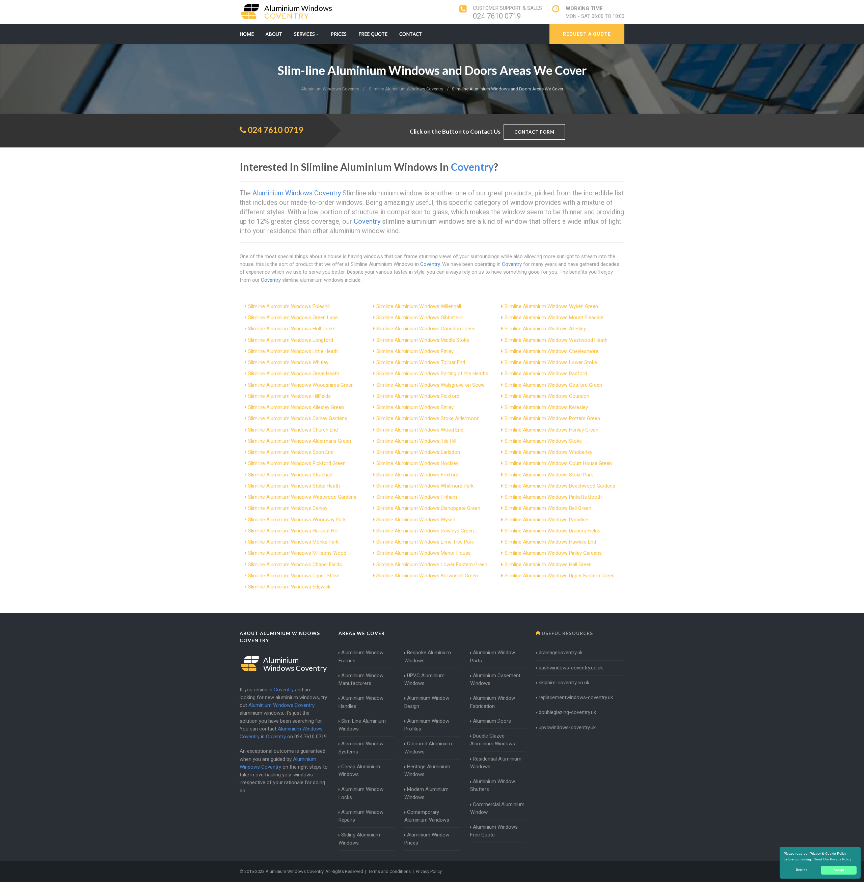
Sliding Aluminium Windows (359, 839)
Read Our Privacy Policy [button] (832, 859)
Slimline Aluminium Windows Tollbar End (420, 362)
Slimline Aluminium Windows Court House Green (558, 463)
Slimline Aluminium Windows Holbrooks (291, 329)
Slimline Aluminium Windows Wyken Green (551, 306)
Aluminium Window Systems (361, 747)
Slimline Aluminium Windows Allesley (545, 329)
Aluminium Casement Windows (495, 679)
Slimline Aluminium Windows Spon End (290, 452)
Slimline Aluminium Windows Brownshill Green (427, 576)
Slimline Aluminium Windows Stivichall (290, 475)
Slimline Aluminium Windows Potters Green (552, 418)
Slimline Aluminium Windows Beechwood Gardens (560, 486)
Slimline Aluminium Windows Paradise (546, 520)
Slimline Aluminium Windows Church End (293, 430)
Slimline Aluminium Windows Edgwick (289, 587)
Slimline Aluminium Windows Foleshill (289, 306)
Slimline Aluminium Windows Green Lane (293, 317)
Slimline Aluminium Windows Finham (416, 497)
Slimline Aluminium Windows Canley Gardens (297, 418)
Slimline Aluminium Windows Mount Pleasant (554, 317)
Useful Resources (566, 633)
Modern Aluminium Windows (426, 793)
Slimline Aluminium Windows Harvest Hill (293, 531)
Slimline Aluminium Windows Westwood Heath (556, 340)
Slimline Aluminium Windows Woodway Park (297, 520)
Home (247, 34)
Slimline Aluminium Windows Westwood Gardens (302, 497)
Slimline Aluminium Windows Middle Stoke (422, 340)
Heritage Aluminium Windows (427, 770)
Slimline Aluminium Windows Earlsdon (418, 452)
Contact (410, 34)
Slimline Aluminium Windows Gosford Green (553, 385)
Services (305, 34)
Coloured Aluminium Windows (428, 747)
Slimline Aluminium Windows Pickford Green (297, 463)
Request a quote (587, 34)
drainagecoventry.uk (561, 653)
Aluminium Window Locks (361, 793)
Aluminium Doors (492, 721)
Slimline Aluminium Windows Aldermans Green (299, 441)
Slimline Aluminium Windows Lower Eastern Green (431, 564)
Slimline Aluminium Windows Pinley (415, 351)
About (274, 34)
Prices (339, 34)
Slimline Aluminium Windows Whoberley (548, 452)
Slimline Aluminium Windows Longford (290, 340)
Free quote (372, 34)
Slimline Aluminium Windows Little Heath (293, 351)
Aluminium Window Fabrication (492, 702)
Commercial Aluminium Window (497, 808)
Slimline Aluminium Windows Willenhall (418, 306)
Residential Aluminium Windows (495, 763)
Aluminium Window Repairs (361, 816)
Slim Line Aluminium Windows (362, 725)
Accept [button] (839, 870)
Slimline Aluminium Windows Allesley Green (296, 407)
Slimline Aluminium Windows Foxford (417, 475)
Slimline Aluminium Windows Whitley (288, 362)
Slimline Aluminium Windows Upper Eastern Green (560, 576)
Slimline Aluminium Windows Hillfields (289, 396)
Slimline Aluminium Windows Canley (287, 508)
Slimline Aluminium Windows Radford (546, 373)
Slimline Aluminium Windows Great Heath (293, 373)
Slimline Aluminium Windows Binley (415, 407)
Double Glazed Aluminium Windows (492, 740)
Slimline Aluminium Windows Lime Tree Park (425, 542)
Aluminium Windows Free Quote (494, 831)
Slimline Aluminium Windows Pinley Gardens (553, 553)
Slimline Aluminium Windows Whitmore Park (425, 486)
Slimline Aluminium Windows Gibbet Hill (419, 317)
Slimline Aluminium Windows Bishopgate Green (428, 508)
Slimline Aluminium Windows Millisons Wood (297, 553)
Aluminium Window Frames (361, 656)
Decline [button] (801, 870)
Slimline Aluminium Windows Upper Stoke (294, 576)
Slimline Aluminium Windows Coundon (547, 396)
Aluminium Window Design (426, 702)
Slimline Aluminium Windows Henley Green (551, 430)
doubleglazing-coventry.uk (567, 712)
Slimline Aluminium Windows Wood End (419, 430)
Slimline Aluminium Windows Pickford (417, 396)
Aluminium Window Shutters (492, 785)
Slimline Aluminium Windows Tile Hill (416, 441)
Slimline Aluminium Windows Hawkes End (550, 542)
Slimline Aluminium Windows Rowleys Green (425, 531)
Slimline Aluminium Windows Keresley (546, 407)
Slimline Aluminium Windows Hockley (417, 463)
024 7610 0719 (497, 16)
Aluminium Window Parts (492, 656)
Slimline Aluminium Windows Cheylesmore (551, 351)
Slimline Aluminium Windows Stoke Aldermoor (427, 418)
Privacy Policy (429, 871)
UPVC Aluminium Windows (424, 679)
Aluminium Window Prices (426, 839)
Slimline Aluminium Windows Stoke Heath (294, 486)
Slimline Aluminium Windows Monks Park (293, 542)
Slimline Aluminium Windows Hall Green (548, 564)
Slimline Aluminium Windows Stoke (543, 441)
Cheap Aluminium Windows (359, 770)
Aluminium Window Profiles (426, 725)
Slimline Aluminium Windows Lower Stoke (551, 362)
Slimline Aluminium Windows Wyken (415, 520)
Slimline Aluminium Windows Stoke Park (549, 475)
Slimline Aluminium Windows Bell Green (548, 508)
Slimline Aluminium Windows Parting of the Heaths (432, 373)
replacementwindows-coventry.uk (576, 697)
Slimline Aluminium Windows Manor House (423, 553)
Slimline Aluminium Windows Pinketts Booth (553, 497)
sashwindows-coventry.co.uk (571, 668)
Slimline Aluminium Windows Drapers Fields (552, 531)
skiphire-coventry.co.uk (564, 683)
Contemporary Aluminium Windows (426, 816)
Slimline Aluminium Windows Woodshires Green (301, 385)
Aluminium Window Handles (361, 702)
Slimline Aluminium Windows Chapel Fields (295, 564)
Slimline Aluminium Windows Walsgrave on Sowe (430, 385)
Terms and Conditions (389, 871)
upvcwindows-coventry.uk (567, 727)
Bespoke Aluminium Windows (427, 656)
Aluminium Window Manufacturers (361, 679)
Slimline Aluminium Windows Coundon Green (426, 329)
